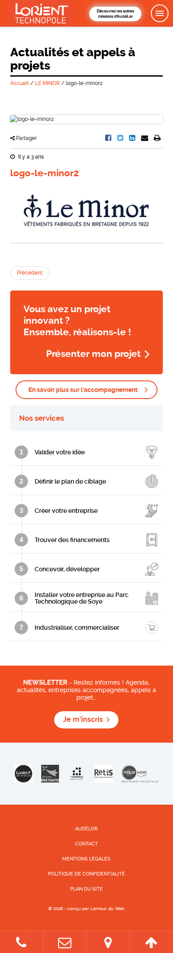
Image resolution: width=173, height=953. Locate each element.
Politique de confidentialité (86, 874)
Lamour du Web (107, 908)
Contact (86, 844)
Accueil (19, 83)
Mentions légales (86, 859)
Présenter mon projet (93, 354)
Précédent (30, 273)
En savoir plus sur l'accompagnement (83, 389)
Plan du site (86, 889)
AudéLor (86, 829)
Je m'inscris (83, 720)
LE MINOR (47, 83)
